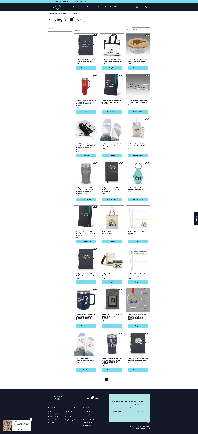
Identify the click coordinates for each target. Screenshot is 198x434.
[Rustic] (88, 147)
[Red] (76, 105)
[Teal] (90, 147)
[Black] (76, 103)
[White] (81, 105)
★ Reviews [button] (196, 218)
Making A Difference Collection (59, 13)
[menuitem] (55, 411)
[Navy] (86, 103)
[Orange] (88, 103)
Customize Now (86, 68)
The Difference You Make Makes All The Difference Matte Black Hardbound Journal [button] (111, 102)
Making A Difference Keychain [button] (137, 188)
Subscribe (141, 412)
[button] (68, 7)
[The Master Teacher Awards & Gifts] (55, 7)
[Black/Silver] (76, 149)
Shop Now (112, 68)
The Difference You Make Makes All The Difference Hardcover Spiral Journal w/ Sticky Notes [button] (85, 61)
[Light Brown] (133, 189)
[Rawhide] (83, 147)
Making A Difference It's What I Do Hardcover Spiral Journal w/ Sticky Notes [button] (86, 276)
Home (49, 13)
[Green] (81, 103)
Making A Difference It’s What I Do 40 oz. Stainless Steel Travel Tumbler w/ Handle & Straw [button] (86, 102)
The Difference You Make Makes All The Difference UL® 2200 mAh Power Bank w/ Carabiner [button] (86, 146)
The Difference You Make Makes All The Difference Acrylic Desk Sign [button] (137, 102)
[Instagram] (92, 397)
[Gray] (79, 103)
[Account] (146, 7)
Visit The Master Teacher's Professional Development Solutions (67, 1)
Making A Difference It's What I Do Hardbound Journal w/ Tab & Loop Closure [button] (112, 190)
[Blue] (102, 103)
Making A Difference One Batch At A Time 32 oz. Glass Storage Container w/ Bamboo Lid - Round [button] (138, 61)
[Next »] (117, 379)
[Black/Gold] (76, 147)
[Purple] (90, 103)
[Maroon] (83, 103)
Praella (148, 428)
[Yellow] (86, 193)
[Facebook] (88, 397)
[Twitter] (96, 397)
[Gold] (131, 318)
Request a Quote (115, 7)
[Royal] (79, 105)
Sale (106, 7)
